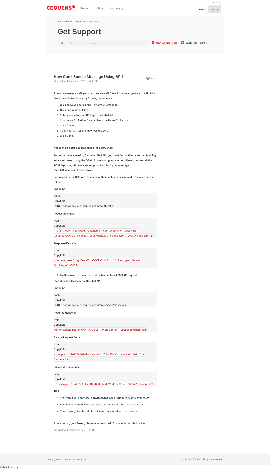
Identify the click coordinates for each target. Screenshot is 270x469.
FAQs (99, 8)
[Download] (129, 199)
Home (84, 8)
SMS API (94, 21)
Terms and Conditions (75, 459)
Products (80, 21)
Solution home (65, 21)
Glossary (116, 8)
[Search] (62, 43)
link (143, 423)
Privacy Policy (55, 459)
